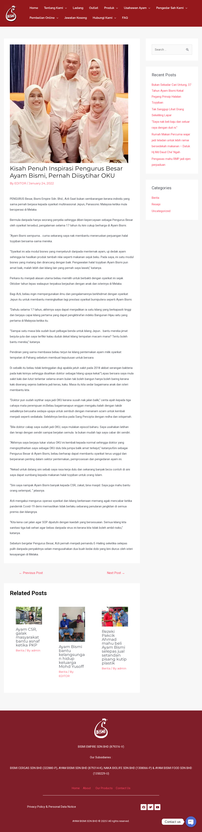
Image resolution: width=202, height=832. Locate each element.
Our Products (104, 788)
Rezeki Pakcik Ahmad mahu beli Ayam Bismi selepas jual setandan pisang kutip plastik (114, 647)
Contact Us (123, 788)
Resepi (156, 204)
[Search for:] (172, 49)
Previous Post (31, 573)
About (87, 788)
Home (76, 788)
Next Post (116, 573)
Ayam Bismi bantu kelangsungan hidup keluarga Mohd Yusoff (72, 656)
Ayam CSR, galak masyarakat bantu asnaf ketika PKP (28, 637)
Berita (20, 650)
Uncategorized (161, 211)
